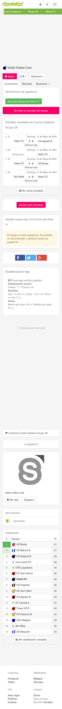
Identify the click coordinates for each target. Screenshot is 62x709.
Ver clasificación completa (32, 639)
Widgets (38, 678)
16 (6, 631)
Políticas (12, 698)
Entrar (37, 695)
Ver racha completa (32, 190)
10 (6, 596)
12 (6, 608)
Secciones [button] (42, 83)
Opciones (36, 76)
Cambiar (48, 702)
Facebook (13, 678)
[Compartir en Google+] (42, 258)
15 (6, 626)
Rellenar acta (31, 144)
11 (6, 602)
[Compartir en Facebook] (20, 258)
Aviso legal (13, 695)
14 (6, 620)
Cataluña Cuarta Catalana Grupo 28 (28, 433)
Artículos (38, 682)
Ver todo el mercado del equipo (31, 110)
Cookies (12, 702)
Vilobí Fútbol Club (19, 68)
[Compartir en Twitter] (31, 258)
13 (6, 614)
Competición (11, 83)
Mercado (27, 83)
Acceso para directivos (31, 205)
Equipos (29, 499)
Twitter (11, 682)
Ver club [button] (13, 499)
